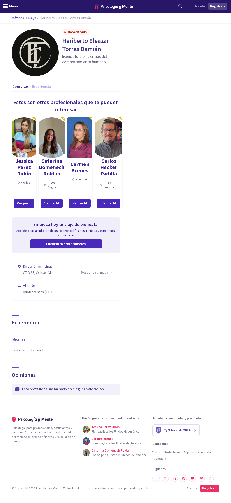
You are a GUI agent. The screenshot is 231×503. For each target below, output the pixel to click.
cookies (146, 488)
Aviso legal (115, 488)
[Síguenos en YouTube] (192, 478)
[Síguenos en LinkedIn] (174, 478)
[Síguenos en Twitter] (165, 478)
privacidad (131, 488)
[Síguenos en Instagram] (183, 478)
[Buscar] (180, 6)
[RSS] (210, 478)
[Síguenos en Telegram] (201, 478)
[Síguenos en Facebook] (156, 478)
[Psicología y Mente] (114, 6)
